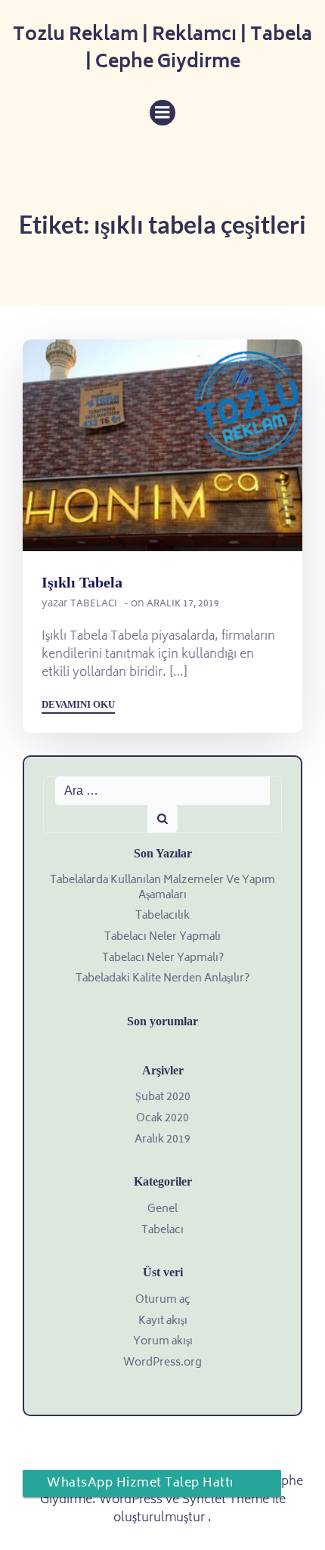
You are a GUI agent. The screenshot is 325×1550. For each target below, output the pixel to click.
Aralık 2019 (162, 1139)
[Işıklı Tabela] (162, 446)
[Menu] (162, 113)
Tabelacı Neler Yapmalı (162, 937)
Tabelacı (93, 605)
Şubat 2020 (162, 1097)
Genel (162, 1209)
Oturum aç (162, 1300)
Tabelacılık (162, 916)
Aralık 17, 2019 (183, 605)
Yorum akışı (163, 1341)
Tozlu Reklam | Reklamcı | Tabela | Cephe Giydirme (162, 50)
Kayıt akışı (162, 1321)
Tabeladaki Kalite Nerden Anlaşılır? (162, 978)
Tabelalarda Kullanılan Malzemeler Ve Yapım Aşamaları (162, 888)
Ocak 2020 (162, 1118)
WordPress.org (162, 1362)
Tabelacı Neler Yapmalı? (163, 958)
